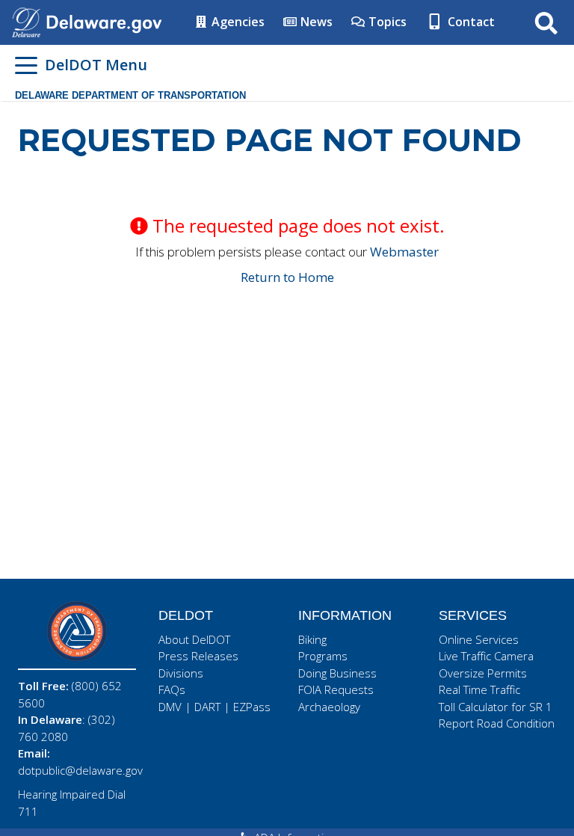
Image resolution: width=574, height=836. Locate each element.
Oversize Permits (483, 673)
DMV (170, 706)
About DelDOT (194, 639)
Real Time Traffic (479, 689)
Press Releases (198, 655)
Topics (386, 21)
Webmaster (404, 251)
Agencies (237, 21)
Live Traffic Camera (486, 655)
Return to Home (287, 277)
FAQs (171, 689)
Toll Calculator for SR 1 (495, 706)
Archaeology (329, 706)
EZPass (252, 706)
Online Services (479, 639)
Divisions (180, 673)
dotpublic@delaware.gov (80, 770)
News (315, 21)
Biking (312, 639)
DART (207, 706)
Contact (470, 21)
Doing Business (337, 673)
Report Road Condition (497, 723)
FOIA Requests (336, 689)
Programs (323, 655)
